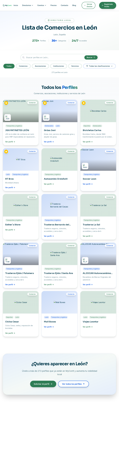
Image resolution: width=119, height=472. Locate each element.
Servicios (75, 66)
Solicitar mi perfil (41, 384)
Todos (9, 66)
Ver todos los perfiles (72, 384)
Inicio (16, 5)
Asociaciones (40, 66)
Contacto (64, 5)
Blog (74, 5)
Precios (54, 5)
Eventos (41, 5)
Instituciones (58, 66)
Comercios (23, 66)
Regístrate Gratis (108, 5)
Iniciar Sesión (89, 5)
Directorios (26, 5)
